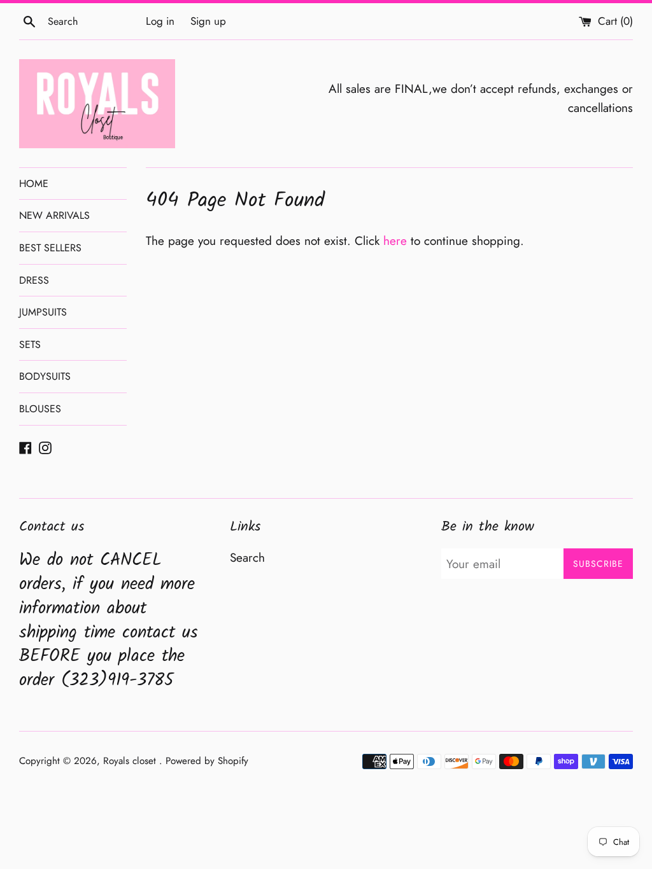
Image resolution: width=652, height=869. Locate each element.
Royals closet (131, 761)
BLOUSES (40, 408)
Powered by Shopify (207, 761)
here (395, 240)
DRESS (34, 280)
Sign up (208, 21)
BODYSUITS (45, 376)
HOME (33, 183)
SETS (30, 344)
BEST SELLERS (50, 247)
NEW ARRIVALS (54, 215)
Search (247, 557)
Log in (160, 21)
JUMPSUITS (43, 312)
